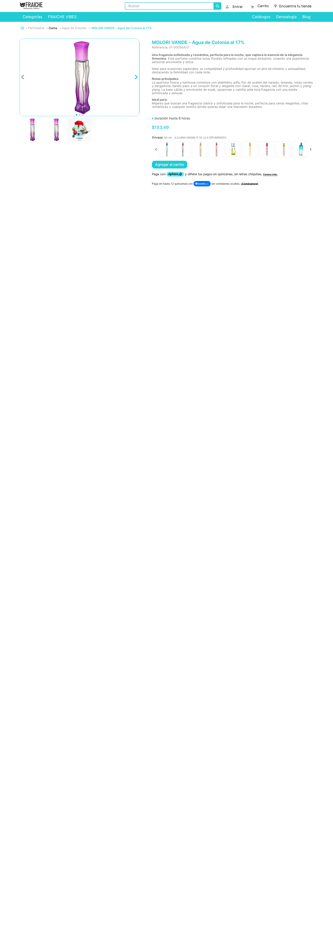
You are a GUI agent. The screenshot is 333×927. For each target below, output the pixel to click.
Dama (53, 28)
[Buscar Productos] (217, 6)
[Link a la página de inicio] (22, 28)
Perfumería (36, 28)
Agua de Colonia (74, 28)
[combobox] (173, 6)
